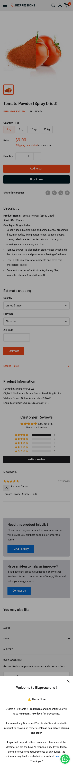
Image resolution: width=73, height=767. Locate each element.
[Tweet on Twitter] (60, 192)
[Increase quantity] (37, 156)
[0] (67, 5)
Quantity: (8, 156)
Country (7, 298)
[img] (11, 481)
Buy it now (36, 179)
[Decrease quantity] (19, 156)
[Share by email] (67, 192)
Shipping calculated (26, 145)
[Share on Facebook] (47, 192)
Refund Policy (11, 365)
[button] (22, 435)
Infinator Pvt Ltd (14, 111)
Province (8, 313)
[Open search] (53, 5)
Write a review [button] (36, 459)
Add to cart (36, 168)
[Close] (68, 681)
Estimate (13, 351)
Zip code (8, 330)
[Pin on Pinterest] (54, 192)
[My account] (60, 5)
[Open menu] (5, 5)
